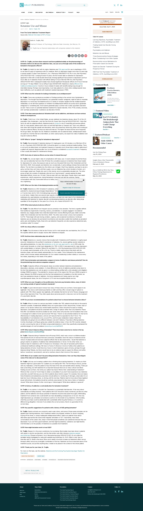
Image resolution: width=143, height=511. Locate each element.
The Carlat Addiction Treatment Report (69, 494)
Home (23, 12)
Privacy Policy (56, 505)
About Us (22, 490)
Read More (105, 129)
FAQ (21, 494)
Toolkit (70, 12)
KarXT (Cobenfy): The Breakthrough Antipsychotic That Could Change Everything (111, 122)
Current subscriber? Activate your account (71, 193)
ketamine (44, 459)
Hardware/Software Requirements (91, 505)
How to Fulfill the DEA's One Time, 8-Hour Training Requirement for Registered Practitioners (103, 172)
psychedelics (52, 459)
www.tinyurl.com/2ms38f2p (34, 332)
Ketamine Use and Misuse (101, 53)
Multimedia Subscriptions (41, 492)
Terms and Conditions (46, 505)
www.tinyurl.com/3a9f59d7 (53, 326)
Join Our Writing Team (99, 152)
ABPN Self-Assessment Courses (43, 498)
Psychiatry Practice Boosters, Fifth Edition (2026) (113, 91)
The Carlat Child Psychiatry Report (68, 492)
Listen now (116, 137)
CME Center (39, 12)
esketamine (38, 459)
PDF (86, 55)
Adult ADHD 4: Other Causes (107, 142)
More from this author (31, 473)
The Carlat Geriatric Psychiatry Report (69, 498)
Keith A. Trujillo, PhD (34, 29)
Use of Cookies (76, 505)
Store (30, 12)
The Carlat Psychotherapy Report (68, 500)
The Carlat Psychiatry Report (67, 490)
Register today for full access (71, 187)
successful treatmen (72, 149)
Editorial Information (34, 35)
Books (36, 494)
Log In (106, 12)
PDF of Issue (46, 35)
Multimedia (49, 12)
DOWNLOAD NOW (107, 79)
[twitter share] (69, 56)
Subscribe (117, 12)
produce (57, 123)
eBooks (36, 496)
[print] (82, 56)
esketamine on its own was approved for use (58, 244)
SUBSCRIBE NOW (107, 31)
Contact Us (22, 496)
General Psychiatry (108, 114)
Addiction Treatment (30, 19)
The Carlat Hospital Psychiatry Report (69, 496)
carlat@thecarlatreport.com (94, 490)
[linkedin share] (75, 56)
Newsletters (60, 12)
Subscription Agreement (66, 505)
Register (111, 12)
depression (30, 459)
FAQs (78, 12)
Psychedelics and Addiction (101, 50)
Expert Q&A (41, 456)
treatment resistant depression (66, 459)
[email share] (79, 56)
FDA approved (63, 69)
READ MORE (110, 105)
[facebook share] (72, 56)
